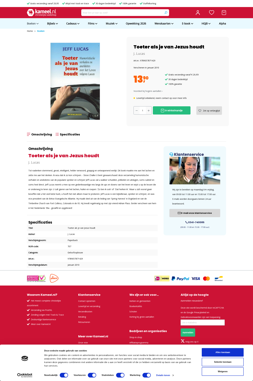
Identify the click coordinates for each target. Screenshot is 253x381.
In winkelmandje (173, 110)
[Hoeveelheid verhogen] (149, 110)
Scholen (133, 311)
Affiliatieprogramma (138, 342)
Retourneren (84, 322)
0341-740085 (196, 222)
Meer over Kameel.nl (41, 324)
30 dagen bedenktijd (105, 3)
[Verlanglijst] (211, 13)
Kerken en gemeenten (139, 301)
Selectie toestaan (222, 362)
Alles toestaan (223, 352)
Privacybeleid (200, 312)
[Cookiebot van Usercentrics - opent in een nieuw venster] (25, 375)
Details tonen (163, 375)
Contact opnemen (86, 301)
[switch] (92, 375)
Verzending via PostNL (41, 310)
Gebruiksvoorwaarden (191, 317)
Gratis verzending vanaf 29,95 (44, 3)
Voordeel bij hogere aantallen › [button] (148, 91)
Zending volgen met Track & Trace (47, 314)
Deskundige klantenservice (43, 319)
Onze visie (83, 342)
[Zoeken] (165, 12)
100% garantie (129, 3)
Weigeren (223, 371)
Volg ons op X (191, 341)
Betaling (82, 316)
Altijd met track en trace (77, 3)
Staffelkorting (149, 3)
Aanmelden (188, 332)
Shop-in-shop (135, 337)
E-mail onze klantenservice (196, 213)
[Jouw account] (197, 13)
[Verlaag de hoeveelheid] (137, 110)
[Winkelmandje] (224, 12)
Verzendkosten (85, 311)
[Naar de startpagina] (41, 12)
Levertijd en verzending (89, 306)
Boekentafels (135, 306)
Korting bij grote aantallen (141, 316)
